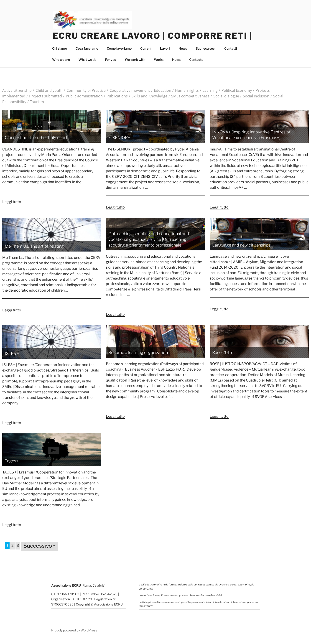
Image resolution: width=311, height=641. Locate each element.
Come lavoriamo (119, 48)
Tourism (35, 101)
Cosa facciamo (87, 48)
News (182, 48)
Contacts (196, 59)
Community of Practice (85, 90)
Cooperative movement (128, 90)
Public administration (83, 96)
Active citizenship (17, 90)
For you (110, 59)
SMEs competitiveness (188, 96)
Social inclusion (254, 96)
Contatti (230, 48)
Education (161, 90)
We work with (135, 59)
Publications (116, 96)
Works (158, 59)
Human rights (185, 90)
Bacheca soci (206, 48)
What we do (87, 59)
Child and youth (48, 90)
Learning (209, 90)
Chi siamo (59, 48)
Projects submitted (44, 96)
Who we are (61, 59)
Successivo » (39, 545)
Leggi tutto (11, 202)
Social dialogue (225, 96)
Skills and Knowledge (148, 96)
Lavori (165, 48)
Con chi (145, 48)
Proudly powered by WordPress (74, 630)
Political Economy (235, 90)
